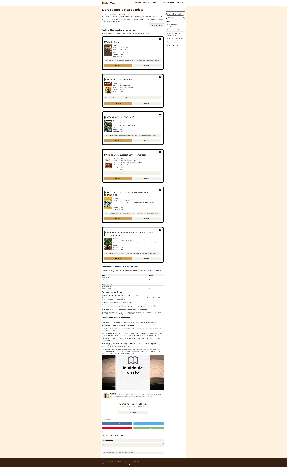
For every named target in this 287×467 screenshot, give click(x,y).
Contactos (134, 464)
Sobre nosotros (106, 464)
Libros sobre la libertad (173, 45)
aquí (156, 306)
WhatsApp (149, 428)
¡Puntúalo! (133, 412)
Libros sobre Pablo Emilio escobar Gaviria (174, 34)
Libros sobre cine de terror (111, 445)
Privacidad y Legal (126, 464)
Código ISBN (180, 3)
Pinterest (118, 428)
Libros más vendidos (167, 3)
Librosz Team (113, 393)
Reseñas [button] (146, 65)
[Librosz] (108, 2)
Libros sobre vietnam (173, 42)
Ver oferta (118, 65)
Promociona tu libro (116, 464)
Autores (138, 3)
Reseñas (154, 3)
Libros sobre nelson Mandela (175, 30)
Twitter (149, 423)
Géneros (146, 3)
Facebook (117, 423)
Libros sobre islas (108, 440)
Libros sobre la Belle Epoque (175, 38)
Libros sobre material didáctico (173, 25)
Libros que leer (175, 10)
